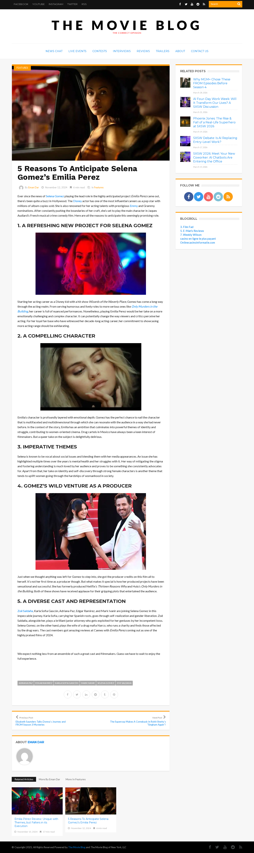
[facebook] (68, 694)
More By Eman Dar (49, 779)
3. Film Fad (186, 227)
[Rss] (238, 847)
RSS (84, 4)
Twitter (72, 4)
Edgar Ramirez (43, 683)
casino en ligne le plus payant (198, 238)
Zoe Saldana (124, 683)
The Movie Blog (127, 25)
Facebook (21, 4)
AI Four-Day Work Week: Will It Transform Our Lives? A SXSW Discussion (215, 102)
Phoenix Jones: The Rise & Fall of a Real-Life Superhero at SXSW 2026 (214, 122)
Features (22, 67)
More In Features (76, 779)
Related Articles (24, 779)
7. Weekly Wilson (191, 234)
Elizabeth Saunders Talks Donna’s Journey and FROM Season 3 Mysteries (41, 721)
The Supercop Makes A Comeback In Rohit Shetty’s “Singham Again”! (138, 721)
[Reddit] (231, 847)
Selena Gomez (105, 683)
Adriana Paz (26, 683)
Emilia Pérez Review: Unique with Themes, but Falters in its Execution (36, 822)
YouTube (38, 4)
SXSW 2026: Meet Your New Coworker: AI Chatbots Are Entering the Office (214, 157)
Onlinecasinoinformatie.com (197, 242)
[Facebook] (208, 847)
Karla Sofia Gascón (66, 683)
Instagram (56, 4)
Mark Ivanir (88, 683)
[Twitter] (215, 847)
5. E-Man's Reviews (192, 230)
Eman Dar (33, 187)
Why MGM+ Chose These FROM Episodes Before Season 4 (211, 83)
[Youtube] (223, 847)
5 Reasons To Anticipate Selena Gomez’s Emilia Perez (88, 820)
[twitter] (77, 694)
